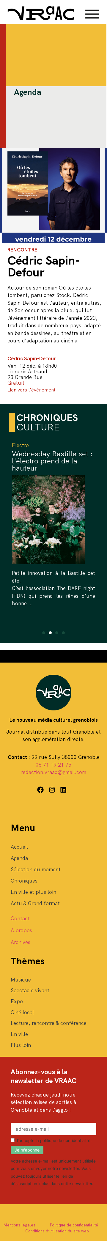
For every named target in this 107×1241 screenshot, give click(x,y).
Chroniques (24, 880)
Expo (17, 1001)
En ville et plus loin (33, 892)
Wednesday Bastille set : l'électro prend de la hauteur (52, 461)
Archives (20, 942)
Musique (21, 979)
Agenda (19, 858)
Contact (20, 918)
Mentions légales (19, 1225)
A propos (21, 930)
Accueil (19, 847)
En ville (19, 1034)
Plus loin (21, 1045)
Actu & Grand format (35, 903)
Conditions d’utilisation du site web (57, 1231)
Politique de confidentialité (74, 1225)
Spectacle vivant (30, 990)
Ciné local (22, 1012)
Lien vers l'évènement (31, 390)
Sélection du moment (36, 869)
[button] (43, 632)
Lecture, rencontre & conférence (48, 1023)
